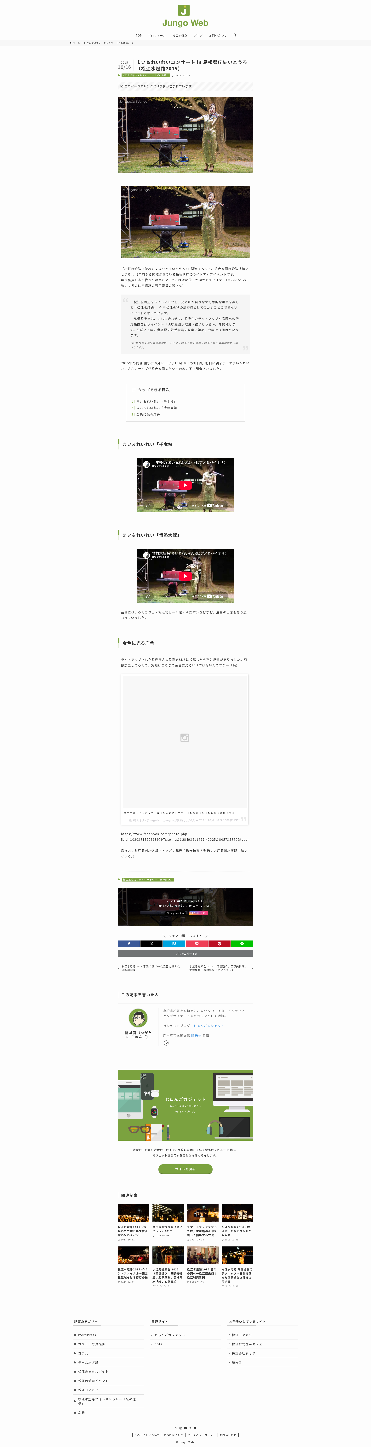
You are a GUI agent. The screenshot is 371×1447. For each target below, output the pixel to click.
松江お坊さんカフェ (247, 1344)
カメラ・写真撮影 (91, 1344)
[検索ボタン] (234, 35)
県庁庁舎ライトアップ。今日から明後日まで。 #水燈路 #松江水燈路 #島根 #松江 (179, 813)
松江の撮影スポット (93, 1371)
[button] (129, 943)
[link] (166, 1043)
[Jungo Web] (185, 16)
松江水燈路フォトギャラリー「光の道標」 (146, 75)
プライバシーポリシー (201, 1435)
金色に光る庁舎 (148, 414)
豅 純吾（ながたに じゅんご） (138, 1035)
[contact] (195, 1428)
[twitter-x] (176, 1428)
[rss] (190, 1428)
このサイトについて (147, 1435)
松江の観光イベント (93, 1380)
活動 (81, 1412)
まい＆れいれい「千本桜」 (156, 401)
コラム (83, 1353)
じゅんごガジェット (209, 1025)
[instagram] (181, 1428)
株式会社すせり (244, 1353)
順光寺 (196, 1035)
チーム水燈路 (88, 1362)
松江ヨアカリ (88, 1389)
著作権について (174, 1435)
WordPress (87, 1335)
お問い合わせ (228, 1435)
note (159, 1344)
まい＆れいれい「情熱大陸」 (158, 407)
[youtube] (185, 1428)
